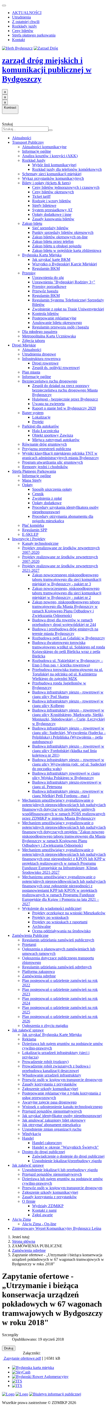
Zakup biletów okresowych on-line (60, 237)
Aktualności (21, 138)
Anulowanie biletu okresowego (57, 322)
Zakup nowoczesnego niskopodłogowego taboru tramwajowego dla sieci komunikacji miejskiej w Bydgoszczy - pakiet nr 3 (66, 579)
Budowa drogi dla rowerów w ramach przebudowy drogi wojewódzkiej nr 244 (64, 622)
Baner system (32, 413)
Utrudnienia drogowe (39, 354)
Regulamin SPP (34, 530)
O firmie (28, 1201)
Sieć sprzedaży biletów (50, 228)
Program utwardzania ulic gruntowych (52, 462)
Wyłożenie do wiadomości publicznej (51, 908)
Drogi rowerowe (45, 363)
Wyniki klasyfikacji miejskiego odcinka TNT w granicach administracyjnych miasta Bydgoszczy (60, 455)
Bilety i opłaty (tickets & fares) (46, 183)
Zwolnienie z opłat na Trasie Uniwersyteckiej (68, 309)
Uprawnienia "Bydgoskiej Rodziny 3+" (63, 282)
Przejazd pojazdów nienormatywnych (52, 1111)
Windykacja (31, 1134)
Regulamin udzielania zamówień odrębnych (57, 967)
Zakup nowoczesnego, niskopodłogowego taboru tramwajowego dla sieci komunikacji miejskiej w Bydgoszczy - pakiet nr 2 (66, 593)
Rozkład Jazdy (33, 160)
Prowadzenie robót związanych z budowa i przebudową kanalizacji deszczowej (56, 1068)
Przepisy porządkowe (49, 286)
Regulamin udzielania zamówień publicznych (58, 940)
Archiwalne (41, 926)
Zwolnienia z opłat (47, 498)
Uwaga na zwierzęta (48, 404)
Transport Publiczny (28, 142)
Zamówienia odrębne (39, 976)
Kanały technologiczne (40, 543)
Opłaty (27, 485)
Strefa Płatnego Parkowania (34, 471)
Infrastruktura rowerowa (41, 359)
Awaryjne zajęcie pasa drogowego (49, 1102)
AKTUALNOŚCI (26, 13)
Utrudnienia (21, 17)
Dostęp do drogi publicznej (43, 1152)
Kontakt (18, 40)
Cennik (38, 494)
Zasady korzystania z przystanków (49, 1084)
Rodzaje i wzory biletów (51, 201)
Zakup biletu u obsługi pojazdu (56, 246)
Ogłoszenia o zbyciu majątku (45, 1025)
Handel (28, 1138)
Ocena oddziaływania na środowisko (61, 931)
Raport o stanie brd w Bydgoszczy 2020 (64, 408)
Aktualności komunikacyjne (44, 147)
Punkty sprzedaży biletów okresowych (62, 232)
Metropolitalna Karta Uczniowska (49, 336)
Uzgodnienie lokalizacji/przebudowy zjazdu (67, 1161)
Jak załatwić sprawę (28, 1030)
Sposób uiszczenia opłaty (52, 489)
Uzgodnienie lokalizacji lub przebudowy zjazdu (60, 1170)
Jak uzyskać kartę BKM (51, 259)
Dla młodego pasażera (39, 331)
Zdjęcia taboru (33, 340)
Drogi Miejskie (24, 345)
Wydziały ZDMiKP (48, 1206)
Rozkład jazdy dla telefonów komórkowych (67, 169)
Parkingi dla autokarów (40, 426)
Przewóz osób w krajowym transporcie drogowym (62, 1080)
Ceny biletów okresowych (53, 192)
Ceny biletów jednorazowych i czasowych (65, 187)
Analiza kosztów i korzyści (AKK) (50, 156)
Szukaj (7, 124)
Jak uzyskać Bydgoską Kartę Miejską (52, 1034)
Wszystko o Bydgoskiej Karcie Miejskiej (64, 264)
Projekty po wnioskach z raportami (59, 922)
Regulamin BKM (46, 268)
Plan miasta (31, 372)
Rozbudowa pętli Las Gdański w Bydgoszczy (68, 638)
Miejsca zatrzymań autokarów (56, 440)
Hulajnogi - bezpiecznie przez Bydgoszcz (65, 399)
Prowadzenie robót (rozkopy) (45, 1062)
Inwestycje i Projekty (28, 539)
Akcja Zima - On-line (39, 1224)
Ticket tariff (41, 196)
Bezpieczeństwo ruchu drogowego (49, 381)
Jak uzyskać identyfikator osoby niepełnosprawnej (62, 1116)
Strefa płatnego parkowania (34, 35)
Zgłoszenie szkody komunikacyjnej (50, 1089)
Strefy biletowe (44, 205)
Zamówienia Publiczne (30, 935)
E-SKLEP (30, 534)
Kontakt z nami (44, 1210)
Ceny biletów (22, 31)
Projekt (37, 422)
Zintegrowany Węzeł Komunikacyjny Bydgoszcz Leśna (56, 1228)
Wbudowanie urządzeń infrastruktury (51, 1075)
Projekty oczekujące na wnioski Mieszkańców (68, 913)
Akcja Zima (21, 1219)
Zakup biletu (32, 223)
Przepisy (29, 273)
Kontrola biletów (45, 313)
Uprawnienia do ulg (48, 277)
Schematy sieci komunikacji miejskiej (51, 174)
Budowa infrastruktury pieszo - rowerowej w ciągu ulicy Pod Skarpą (67, 694)
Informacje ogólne (36, 151)
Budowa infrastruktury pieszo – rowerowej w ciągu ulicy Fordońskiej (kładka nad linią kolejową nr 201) (68, 750)
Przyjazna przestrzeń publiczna (46, 449)
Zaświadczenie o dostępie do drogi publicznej (68, 1156)
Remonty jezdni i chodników (45, 467)
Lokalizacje (41, 417)
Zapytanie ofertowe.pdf (22, 1358)
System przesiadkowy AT (52, 210)
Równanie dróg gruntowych (44, 444)
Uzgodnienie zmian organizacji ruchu (51, 1129)
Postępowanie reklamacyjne (54, 318)
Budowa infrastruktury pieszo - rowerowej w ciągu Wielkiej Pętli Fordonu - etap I (67, 793)
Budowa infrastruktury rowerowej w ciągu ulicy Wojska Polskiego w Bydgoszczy (66, 775)
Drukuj (8, 1348)
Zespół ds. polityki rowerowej (56, 368)
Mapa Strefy (32, 480)
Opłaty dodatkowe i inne (51, 214)
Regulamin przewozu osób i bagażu (60, 327)
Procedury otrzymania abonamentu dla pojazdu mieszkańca (62, 518)
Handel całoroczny (47, 1143)
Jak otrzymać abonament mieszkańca (51, 1125)
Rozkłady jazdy (24, 26)
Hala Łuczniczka (45, 431)
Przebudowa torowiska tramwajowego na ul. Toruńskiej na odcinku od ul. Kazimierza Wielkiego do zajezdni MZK (67, 674)
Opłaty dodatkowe (47, 503)
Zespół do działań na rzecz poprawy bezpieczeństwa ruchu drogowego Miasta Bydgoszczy (65, 390)
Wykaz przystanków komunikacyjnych (53, 178)
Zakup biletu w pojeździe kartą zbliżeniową (66, 250)
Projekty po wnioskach (50, 917)
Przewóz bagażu (45, 291)
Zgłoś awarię (42, 1215)
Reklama (29, 1039)
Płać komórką (33, 525)
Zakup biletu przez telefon (53, 241)
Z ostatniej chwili (25, 22)
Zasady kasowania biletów (53, 219)
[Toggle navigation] (4, 5)
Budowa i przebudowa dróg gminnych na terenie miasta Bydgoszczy (65, 631)
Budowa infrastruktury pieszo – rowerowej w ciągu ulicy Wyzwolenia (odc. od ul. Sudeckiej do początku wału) (69, 764)
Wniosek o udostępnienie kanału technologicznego (62, 1107)
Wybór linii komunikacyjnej (54, 165)
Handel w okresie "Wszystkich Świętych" (65, 1147)
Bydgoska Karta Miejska (42, 255)
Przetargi (29, 944)
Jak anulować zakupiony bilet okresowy (54, 1120)
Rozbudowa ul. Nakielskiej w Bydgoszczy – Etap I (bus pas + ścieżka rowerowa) (67, 662)
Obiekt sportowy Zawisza (52, 435)
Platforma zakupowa (38, 971)
